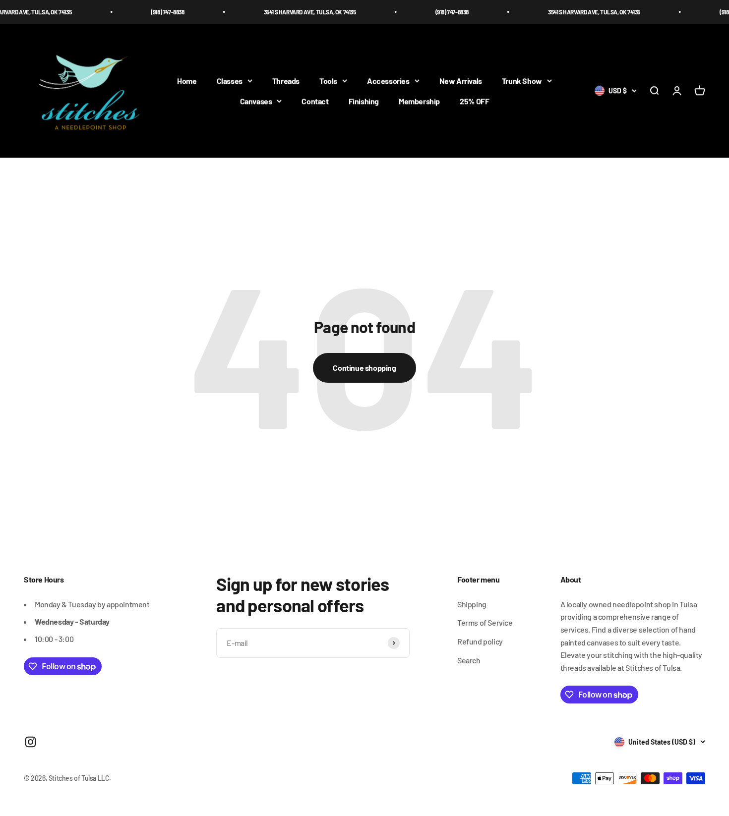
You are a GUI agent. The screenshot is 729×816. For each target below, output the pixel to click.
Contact (315, 101)
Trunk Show (522, 80)
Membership (419, 101)
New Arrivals (460, 80)
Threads (286, 80)
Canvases (256, 101)
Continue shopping (364, 367)
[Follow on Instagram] (30, 742)
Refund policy (480, 641)
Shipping (471, 604)
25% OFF (474, 101)
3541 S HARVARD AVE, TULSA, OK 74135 (297, 11)
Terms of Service (485, 622)
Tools (328, 80)
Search (469, 660)
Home (186, 80)
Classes (230, 80)
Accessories (388, 80)
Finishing (364, 101)
